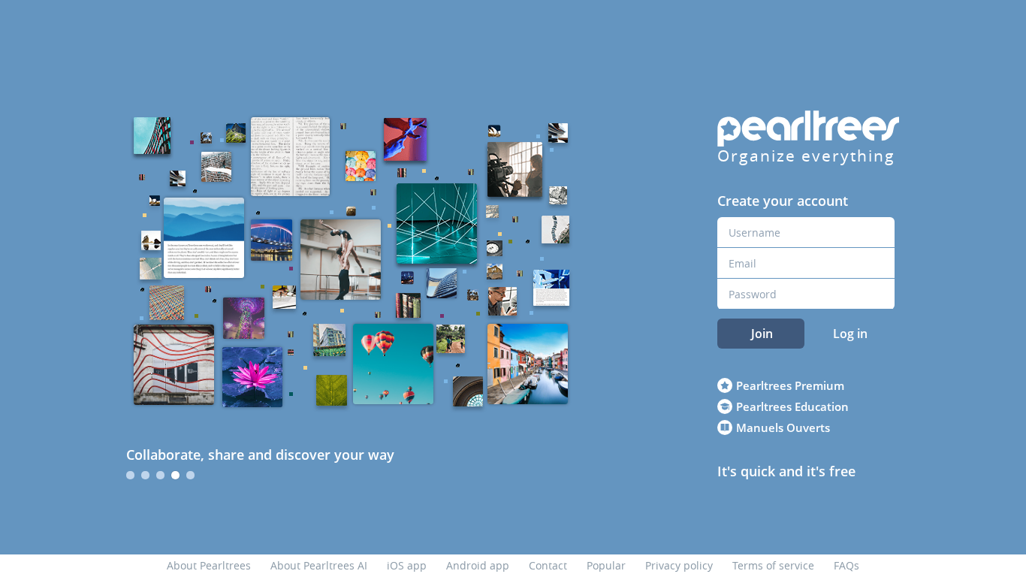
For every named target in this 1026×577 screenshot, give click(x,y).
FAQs (846, 565)
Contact (548, 565)
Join (762, 333)
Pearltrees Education (792, 406)
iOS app (407, 565)
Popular (606, 565)
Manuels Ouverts (783, 427)
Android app (477, 565)
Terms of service (773, 565)
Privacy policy (679, 565)
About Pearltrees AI (318, 565)
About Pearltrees (209, 565)
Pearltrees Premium (790, 385)
